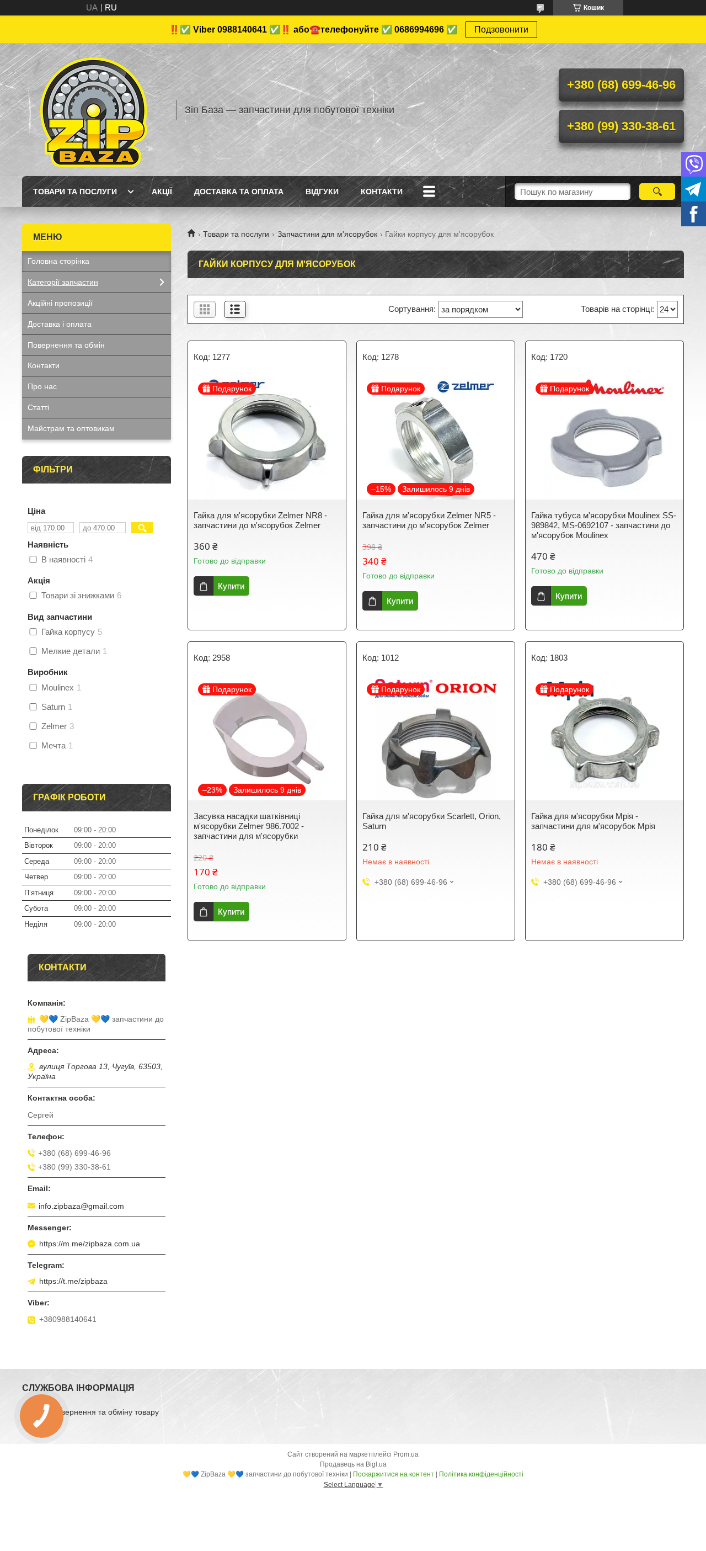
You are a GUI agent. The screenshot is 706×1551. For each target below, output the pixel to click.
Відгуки (322, 191)
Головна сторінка (58, 261)
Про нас (42, 386)
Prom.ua (406, 1454)
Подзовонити (501, 29)
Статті (38, 407)
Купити (231, 586)
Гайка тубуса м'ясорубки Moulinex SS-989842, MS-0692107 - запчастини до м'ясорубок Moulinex (603, 525)
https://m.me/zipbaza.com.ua (89, 1243)
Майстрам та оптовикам (71, 428)
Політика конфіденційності (481, 1474)
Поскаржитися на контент (393, 1474)
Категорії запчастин (63, 282)
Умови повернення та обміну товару (93, 1411)
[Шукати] (657, 191)
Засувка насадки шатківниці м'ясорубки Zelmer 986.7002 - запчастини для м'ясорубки (249, 826)
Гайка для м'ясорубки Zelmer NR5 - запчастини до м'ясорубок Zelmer (429, 520)
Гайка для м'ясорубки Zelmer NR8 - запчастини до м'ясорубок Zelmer (260, 520)
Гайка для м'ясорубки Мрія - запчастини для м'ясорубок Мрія (593, 821)
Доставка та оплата (239, 191)
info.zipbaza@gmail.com (81, 1206)
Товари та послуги (75, 191)
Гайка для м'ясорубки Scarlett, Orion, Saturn (431, 821)
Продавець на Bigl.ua (353, 1464)
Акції (162, 191)
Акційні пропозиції (60, 303)
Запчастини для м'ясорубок (327, 234)
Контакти (382, 191)
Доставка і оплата (60, 324)
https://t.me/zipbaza (73, 1281)
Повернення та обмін (66, 345)
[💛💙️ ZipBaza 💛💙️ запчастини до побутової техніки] (93, 110)
